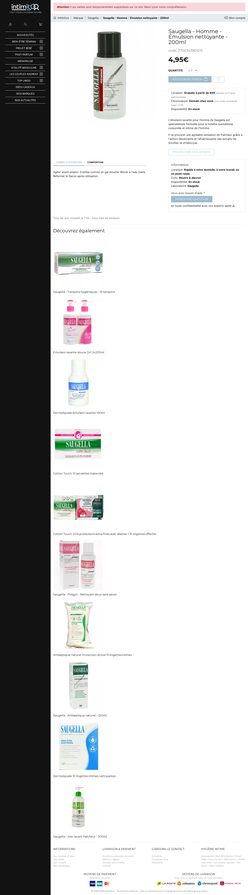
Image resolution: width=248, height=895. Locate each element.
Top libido (24, 80)
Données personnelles (114, 862)
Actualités (157, 856)
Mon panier (58, 859)
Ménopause (25, 61)
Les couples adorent (24, 74)
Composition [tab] (95, 162)
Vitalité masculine (24, 67)
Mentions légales (111, 859)
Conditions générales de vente (118, 856)
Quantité (175, 70)
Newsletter (157, 862)
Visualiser (149, 361)
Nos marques (25, 93)
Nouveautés (25, 35)
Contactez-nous (160, 859)
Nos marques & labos (64, 856)
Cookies (107, 866)
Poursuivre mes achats (191, 152)
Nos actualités (25, 100)
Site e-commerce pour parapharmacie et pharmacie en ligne (174, 891)
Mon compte (59, 862)
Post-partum (24, 54)
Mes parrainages (61, 866)
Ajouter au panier (188, 79)
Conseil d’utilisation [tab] (69, 162)
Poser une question (191, 199)
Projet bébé (24, 48)
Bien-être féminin (24, 41)
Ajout (147, 240)
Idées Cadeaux (25, 87)
